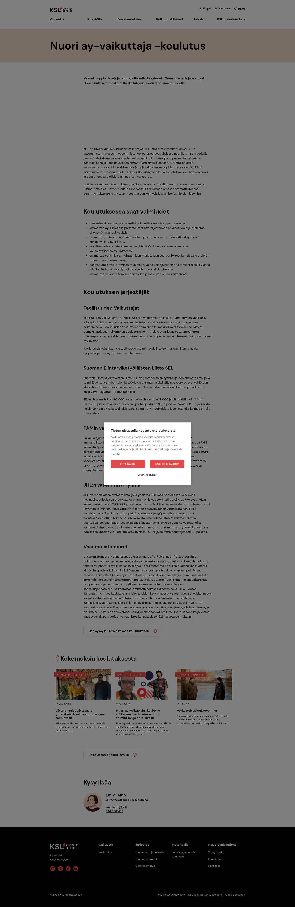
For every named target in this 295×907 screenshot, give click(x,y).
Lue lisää (115, 454)
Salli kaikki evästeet (167, 464)
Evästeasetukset (147, 474)
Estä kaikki (128, 464)
